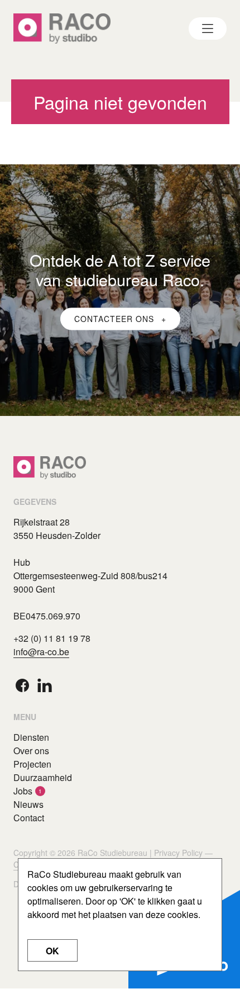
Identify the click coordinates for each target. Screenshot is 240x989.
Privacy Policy (178, 852)
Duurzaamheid (42, 777)
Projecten (32, 764)
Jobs (22, 790)
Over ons (31, 750)
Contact (28, 817)
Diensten (31, 737)
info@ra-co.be (41, 651)
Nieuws (28, 804)
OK (52, 950)
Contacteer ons (115, 318)
